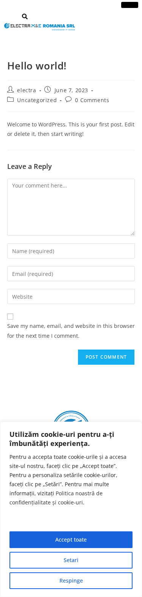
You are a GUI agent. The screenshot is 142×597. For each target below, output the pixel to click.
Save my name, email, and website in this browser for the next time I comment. (71, 330)
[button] (24, 16)
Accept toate (71, 539)
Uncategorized (37, 100)
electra (26, 90)
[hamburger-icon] (129, 5)
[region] (71, 509)
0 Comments (92, 100)
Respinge (71, 580)
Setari (71, 560)
